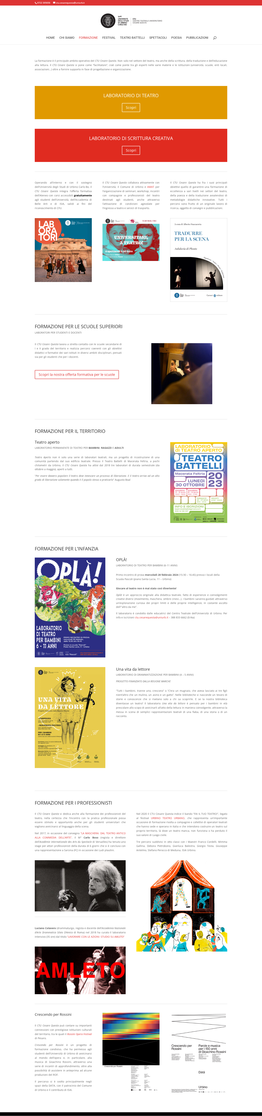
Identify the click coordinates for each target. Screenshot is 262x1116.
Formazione (88, 37)
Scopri (131, 107)
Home (50, 37)
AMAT (150, 187)
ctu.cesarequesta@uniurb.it (151, 617)
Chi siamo (67, 37)
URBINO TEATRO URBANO (167, 818)
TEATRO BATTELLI (132, 37)
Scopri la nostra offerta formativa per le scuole (77, 374)
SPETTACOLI (158, 37)
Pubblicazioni (197, 37)
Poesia (176, 37)
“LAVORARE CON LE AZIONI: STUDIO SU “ (95, 936)
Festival (108, 37)
